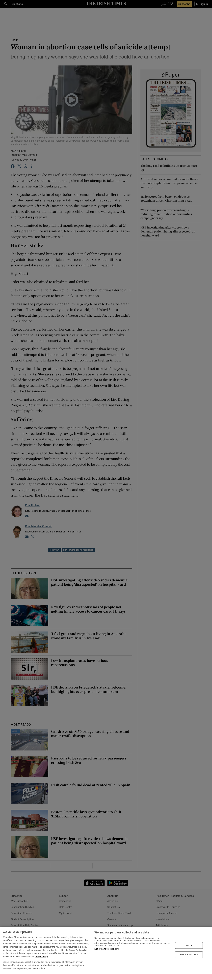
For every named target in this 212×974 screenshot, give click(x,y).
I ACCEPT (189, 945)
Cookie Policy (41, 956)
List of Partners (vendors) (107, 949)
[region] (106, 950)
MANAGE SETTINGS (189, 955)
